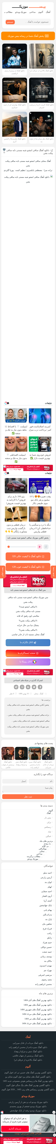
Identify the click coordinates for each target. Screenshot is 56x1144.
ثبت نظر (28, 796)
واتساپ (22, 687)
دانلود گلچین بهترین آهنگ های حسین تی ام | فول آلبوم (28, 1072)
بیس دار (48, 818)
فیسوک (40, 687)
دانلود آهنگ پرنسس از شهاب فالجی (28, 1056)
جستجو (10, 22)
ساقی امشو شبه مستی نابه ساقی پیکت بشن (31, 721)
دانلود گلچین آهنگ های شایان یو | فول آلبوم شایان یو (28, 1077)
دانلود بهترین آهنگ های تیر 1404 (38, 1019)
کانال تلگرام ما (26, 642)
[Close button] (53, 1112)
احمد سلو (47, 873)
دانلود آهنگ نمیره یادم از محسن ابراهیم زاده (28, 1047)
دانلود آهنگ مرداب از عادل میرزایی (28, 1043)
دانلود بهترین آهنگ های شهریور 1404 (36, 1009)
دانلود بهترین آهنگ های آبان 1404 (38, 1000)
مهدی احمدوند (46, 966)
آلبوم (40, 12)
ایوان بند (48, 882)
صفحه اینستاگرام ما (26, 653)
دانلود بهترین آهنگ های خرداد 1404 (37, 1023)
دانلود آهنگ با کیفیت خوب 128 (26, 567)
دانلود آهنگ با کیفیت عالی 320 (26, 556)
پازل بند (48, 919)
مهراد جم (48, 970)
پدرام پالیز (47, 914)
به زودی (47, 843)
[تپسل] (4, 466)
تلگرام (16, 687)
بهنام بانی (48, 910)
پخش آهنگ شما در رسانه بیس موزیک (26, 36)
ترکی (49, 822)
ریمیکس (47, 827)
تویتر (34, 687)
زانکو (49, 938)
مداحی (32, 12)
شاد (49, 832)
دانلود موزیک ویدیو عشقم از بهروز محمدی (28, 1106)
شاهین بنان (47, 924)
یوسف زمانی (46, 956)
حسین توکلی (46, 947)
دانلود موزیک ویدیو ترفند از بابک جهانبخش (28, 1110)
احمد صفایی (46, 891)
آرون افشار (47, 896)
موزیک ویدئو (20, 12)
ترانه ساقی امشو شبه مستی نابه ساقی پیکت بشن (28, 715)
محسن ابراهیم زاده (43, 984)
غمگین (48, 836)
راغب (49, 933)
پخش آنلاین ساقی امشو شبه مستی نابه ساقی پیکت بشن (28, 707)
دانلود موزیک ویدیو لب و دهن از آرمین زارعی (28, 1102)
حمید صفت (47, 952)
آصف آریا (48, 901)
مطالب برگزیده (33, 856)
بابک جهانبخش (45, 905)
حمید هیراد (47, 942)
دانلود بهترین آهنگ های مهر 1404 (38, 1005)
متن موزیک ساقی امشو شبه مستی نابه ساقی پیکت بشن (28, 728)
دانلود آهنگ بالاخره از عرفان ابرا (28, 1060)
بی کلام (45, 846)
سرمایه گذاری (15, 1129)
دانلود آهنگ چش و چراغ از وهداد (28, 1051)
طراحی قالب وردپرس (31, 1133)
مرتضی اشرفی (45, 975)
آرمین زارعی (46, 877)
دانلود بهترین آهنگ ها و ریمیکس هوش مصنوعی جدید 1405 (28, 1081)
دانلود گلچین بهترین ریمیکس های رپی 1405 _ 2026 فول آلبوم (28, 1089)
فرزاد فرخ (47, 929)
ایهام (50, 887)
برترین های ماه (46, 841)
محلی (36, 694)
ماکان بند (48, 961)
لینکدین (28, 687)
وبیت (17, 1133)
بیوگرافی (43, 849)
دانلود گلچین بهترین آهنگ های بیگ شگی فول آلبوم (28, 1085)
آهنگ (48, 12)
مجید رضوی (47, 979)
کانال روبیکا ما (26, 661)
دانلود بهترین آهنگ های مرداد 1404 (37, 1014)
